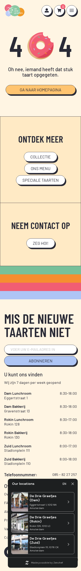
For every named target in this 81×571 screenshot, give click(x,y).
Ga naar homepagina (40, 89)
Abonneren (41, 360)
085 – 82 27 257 (64, 474)
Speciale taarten (40, 180)
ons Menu (40, 168)
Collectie (40, 156)
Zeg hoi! (40, 243)
